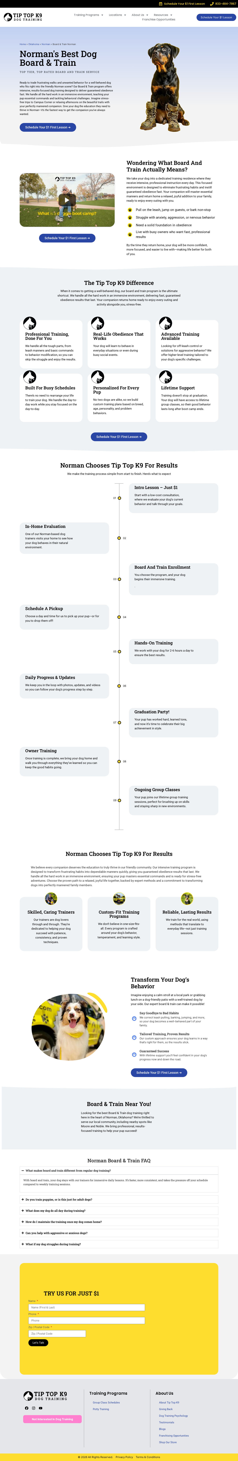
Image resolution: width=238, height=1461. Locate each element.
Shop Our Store (168, 1442)
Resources (161, 15)
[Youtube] (40, 1408)
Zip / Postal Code (39, 1327)
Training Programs (86, 15)
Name (32, 1301)
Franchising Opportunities (174, 1435)
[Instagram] (33, 1408)
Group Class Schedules (106, 1402)
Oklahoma (33, 44)
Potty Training (101, 1409)
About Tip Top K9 (169, 1402)
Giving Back (166, 1409)
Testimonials (166, 1422)
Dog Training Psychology (173, 1415)
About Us (138, 15)
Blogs (162, 1429)
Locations (115, 15)
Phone (32, 1314)
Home (23, 44)
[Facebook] (26, 1408)
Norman (46, 44)
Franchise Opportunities (158, 19)
